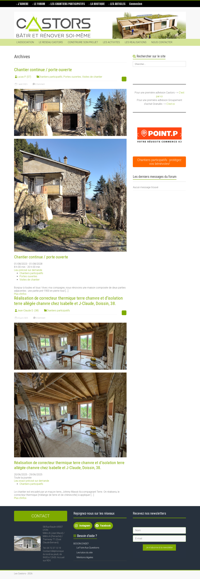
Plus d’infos (20, 293)
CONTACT (40, 516)
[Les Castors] (100, 25)
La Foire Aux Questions (88, 547)
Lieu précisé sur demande (28, 270)
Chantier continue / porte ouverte (43, 69)
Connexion (135, 4)
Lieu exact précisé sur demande (31, 480)
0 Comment (40, 84)
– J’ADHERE (22, 4)
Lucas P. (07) (24, 76)
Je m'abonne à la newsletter (159, 547)
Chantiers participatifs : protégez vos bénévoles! (159, 162)
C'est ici (170, 103)
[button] (159, 135)
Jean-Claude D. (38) (28, 310)
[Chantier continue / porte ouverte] (70, 90)
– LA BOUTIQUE (97, 4)
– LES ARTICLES (116, 4)
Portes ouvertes (72, 76)
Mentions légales (85, 557)
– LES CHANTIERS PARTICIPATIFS (67, 4)
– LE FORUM (38, 4)
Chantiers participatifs (50, 76)
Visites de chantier (92, 76)
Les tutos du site (84, 552)
